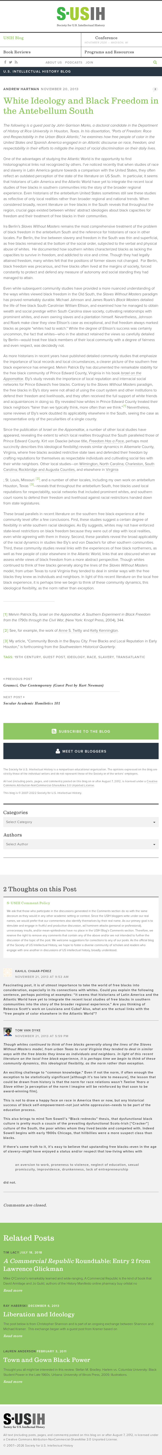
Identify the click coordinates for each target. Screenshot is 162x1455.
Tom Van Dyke (28, 1030)
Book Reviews (17, 52)
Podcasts (73, 62)
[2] (38, 478)
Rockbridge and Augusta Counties (47, 469)
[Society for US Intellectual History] (81, 17)
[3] (32, 484)
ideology (76, 657)
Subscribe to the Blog (84, 731)
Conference (106, 40)
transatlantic (130, 657)
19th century (28, 657)
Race (91, 657)
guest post (54, 657)
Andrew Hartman (21, 89)
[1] (125, 406)
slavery (106, 657)
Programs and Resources (109, 52)
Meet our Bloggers (84, 751)
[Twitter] (10, 62)
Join (89, 62)
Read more (12, 1290)
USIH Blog (13, 38)
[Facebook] (5, 62)
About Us (54, 62)
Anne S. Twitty (70, 630)
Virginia (112, 469)
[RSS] (16, 62)
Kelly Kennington (104, 630)
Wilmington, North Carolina (101, 464)
